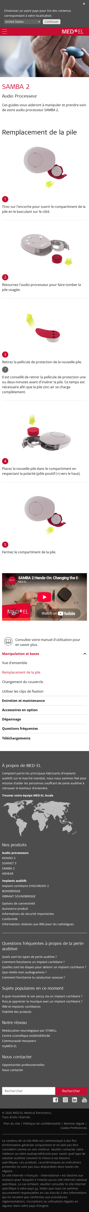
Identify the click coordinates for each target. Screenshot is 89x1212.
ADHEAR (7, 873)
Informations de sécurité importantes (28, 914)
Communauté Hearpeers (19, 1041)
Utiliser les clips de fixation (22, 691)
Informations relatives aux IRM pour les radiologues (38, 924)
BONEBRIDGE (11, 891)
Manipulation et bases (20, 653)
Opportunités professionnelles (23, 1065)
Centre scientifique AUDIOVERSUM (26, 1036)
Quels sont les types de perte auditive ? (29, 957)
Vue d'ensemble (14, 663)
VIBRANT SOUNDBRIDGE (19, 896)
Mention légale (74, 1123)
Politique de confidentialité (41, 1123)
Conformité (10, 919)
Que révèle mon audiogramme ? (24, 972)
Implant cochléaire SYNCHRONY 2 (25, 886)
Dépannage (11, 719)
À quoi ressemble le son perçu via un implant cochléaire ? (42, 996)
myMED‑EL (9, 1046)
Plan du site (12, 1123)
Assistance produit (15, 909)
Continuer (52, 22)
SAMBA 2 (8, 868)
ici (36, 1188)
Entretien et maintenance (23, 700)
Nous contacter (12, 1070)
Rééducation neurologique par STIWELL (29, 1030)
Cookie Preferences (73, 1128)
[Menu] (4, 31)
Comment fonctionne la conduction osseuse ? (33, 977)
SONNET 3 (9, 863)
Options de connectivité (18, 903)
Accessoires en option (20, 710)
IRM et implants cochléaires (21, 1006)
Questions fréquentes (20, 728)
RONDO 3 (8, 858)
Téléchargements (16, 738)
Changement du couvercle (22, 682)
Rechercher (71, 1091)
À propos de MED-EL (21, 766)
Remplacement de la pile (21, 672)
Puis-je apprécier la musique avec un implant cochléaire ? (42, 1001)
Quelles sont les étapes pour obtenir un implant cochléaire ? (44, 967)
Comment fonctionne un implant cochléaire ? (33, 962)
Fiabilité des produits (16, 1012)
